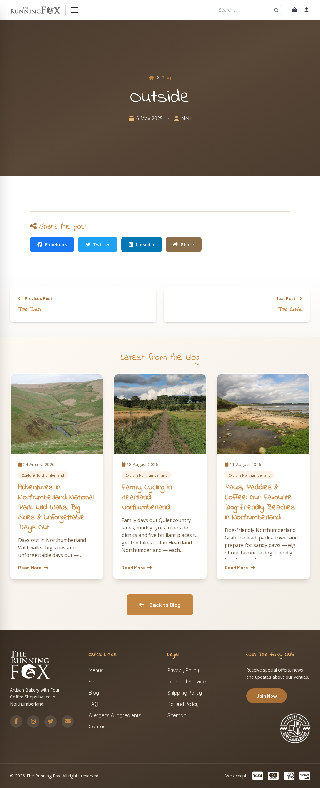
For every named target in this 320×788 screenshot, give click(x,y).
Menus (96, 670)
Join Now (266, 696)
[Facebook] (16, 721)
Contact (98, 726)
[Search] (276, 10)
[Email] (68, 721)
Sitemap (177, 715)
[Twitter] (50, 721)
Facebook (56, 244)
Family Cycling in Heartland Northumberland (147, 497)
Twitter (101, 244)
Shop (95, 681)
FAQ (93, 704)
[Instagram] (33, 721)
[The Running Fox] (35, 10)
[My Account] (306, 10)
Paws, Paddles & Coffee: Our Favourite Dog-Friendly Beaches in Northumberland (260, 502)
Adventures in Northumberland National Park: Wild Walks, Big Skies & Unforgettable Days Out (56, 507)
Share (187, 244)
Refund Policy (183, 704)
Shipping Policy (185, 693)
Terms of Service (187, 681)
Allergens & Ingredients (115, 715)
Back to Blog (165, 604)
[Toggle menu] (74, 10)
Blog (166, 78)
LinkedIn (145, 244)
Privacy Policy (183, 670)
